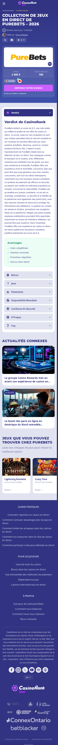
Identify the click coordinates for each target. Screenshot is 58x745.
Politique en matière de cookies (16, 739)
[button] (28, 112)
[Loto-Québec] (43, 704)
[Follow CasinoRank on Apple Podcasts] (45, 670)
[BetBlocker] (24, 728)
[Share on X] (5, 40)
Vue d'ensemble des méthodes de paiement (28, 574)
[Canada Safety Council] (30, 704)
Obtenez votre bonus (28, 88)
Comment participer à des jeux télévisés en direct (28, 545)
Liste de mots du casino (28, 564)
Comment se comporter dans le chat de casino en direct (27, 538)
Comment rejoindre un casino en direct (28, 514)
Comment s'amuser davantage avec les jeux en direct (27, 521)
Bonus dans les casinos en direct (28, 569)
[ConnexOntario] (28, 720)
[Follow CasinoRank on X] (25, 670)
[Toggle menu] (4, 3)
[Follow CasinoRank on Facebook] (11, 670)
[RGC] (10, 712)
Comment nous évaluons (28, 608)
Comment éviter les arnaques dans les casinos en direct (27, 530)
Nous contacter (28, 619)
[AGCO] (16, 704)
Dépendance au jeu (28, 579)
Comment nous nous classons (28, 614)
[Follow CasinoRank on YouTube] (32, 670)
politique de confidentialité (42, 739)
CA (27, 677)
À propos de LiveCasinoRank (28, 603)
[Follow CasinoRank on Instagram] (18, 670)
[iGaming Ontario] (42, 712)
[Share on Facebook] (12, 40)
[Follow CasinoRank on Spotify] (38, 670)
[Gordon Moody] (23, 712)
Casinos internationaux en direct (28, 584)
